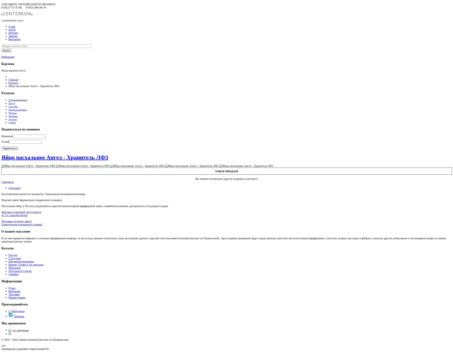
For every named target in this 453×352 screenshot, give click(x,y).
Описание (14, 188)
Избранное (8, 56)
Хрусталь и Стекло (19, 271)
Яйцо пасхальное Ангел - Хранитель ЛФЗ (54, 157)
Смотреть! (7, 182)
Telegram (18, 316)
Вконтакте (18, 311)
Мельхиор (13, 116)
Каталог (13, 32)
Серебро (12, 122)
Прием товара (16, 297)
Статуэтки (13, 106)
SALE (12, 29)
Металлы (12, 113)
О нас (11, 26)
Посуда (12, 255)
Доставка (14, 294)
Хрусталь (12, 119)
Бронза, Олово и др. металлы (26, 264)
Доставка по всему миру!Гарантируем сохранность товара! (21, 223)
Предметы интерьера (17, 110)
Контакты (14, 39)
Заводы (12, 36)
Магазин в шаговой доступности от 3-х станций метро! (21, 214)
